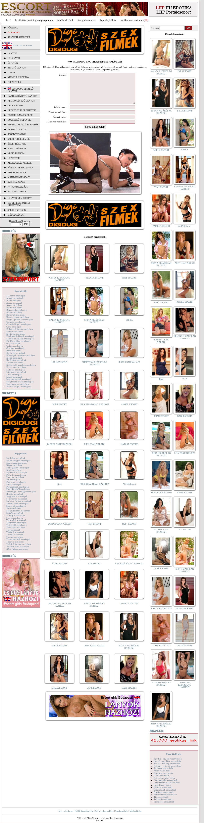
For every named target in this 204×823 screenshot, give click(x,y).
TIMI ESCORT (94, 524)
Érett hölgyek (17, 144)
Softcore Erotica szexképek (18, 501)
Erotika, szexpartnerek (132, 20)
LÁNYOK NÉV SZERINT (20, 198)
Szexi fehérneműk (19, 139)
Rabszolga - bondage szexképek (21, 491)
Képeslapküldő (107, 20)
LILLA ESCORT (59, 645)
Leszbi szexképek (14, 377)
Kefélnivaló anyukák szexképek (21, 365)
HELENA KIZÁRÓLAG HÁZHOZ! (59, 604)
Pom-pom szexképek (16, 482)
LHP (8, 20)
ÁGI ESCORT (94, 563)
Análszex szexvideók (163, 768)
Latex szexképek (14, 374)
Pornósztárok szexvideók (165, 794)
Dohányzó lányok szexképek (19, 329)
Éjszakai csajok (17, 172)
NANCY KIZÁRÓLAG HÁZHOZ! (59, 279)
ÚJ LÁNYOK (14, 58)
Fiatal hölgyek (17, 148)
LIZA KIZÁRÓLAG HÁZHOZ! (94, 404)
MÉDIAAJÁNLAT (16, 215)
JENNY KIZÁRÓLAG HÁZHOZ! (94, 604)
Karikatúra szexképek (16, 360)
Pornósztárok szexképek (17, 487)
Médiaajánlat (135, 811)
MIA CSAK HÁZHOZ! (161, 492)
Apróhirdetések (65, 20)
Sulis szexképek (13, 508)
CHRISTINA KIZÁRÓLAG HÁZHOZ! (94, 363)
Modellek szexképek (15, 458)
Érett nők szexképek (15, 334)
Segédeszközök (17, 134)
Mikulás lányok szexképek (18, 386)
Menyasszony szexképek (17, 384)
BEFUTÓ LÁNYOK (17, 67)
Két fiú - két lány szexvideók (167, 763)
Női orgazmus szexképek (17, 467)
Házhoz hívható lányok (22, 96)
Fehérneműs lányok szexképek (20, 336)
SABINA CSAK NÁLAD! (59, 524)
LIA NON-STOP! (60, 362)
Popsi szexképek (14, 484)
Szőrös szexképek (14, 518)
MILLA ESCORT (59, 688)
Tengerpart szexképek (16, 522)
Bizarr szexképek (14, 312)
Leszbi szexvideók (162, 785)
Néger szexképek (14, 465)
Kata (59, 484)
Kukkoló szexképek (15, 369)
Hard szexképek (13, 350)
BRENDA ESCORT (94, 278)
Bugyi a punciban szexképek (19, 319)
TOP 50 (11, 72)
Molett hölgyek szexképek (18, 460)
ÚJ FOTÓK (13, 63)
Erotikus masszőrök (20, 115)
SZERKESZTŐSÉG (17, 210)
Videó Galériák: (173, 754)
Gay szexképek (13, 343)
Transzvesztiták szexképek (18, 539)
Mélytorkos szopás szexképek (20, 381)
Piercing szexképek (15, 477)
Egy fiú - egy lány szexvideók (168, 759)
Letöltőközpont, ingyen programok (34, 20)
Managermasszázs (19, 177)
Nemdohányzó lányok (21, 101)
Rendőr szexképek (14, 494)
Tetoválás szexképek (15, 527)
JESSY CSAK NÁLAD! (129, 362)
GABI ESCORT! (129, 688)
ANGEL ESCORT (129, 404)
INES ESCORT (129, 278)
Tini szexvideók (161, 797)
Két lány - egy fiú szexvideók (167, 766)
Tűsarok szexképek (15, 542)
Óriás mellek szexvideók (165, 790)
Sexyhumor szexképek (16, 499)
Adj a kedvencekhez (104, 811)
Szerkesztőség (121, 811)
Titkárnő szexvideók (163, 799)
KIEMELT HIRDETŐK (18, 77)
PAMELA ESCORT (129, 603)
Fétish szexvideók (162, 770)
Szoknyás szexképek (15, 515)
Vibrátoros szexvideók (164, 802)
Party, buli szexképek (16, 475)
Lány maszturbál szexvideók (167, 782)
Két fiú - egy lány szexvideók (167, 761)
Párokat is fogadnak (20, 167)
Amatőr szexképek (15, 298)
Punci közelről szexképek (18, 489)
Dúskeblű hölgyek (19, 120)
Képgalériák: (21, 291)
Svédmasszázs (16, 182)
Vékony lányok (17, 129)
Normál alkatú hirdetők (23, 124)
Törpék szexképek (14, 534)
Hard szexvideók (161, 775)
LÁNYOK (12, 53)
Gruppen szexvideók (163, 773)
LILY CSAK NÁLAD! (94, 444)
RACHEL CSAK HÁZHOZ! (59, 444)
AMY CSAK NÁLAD (94, 645)
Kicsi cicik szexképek (16, 367)
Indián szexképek (14, 358)
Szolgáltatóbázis (86, 20)
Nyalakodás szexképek (16, 472)
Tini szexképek (13, 530)
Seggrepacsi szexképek (16, 496)
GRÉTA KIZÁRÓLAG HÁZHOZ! (94, 321)
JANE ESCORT (94, 688)
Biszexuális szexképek (16, 310)
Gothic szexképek (14, 346)
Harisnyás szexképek (16, 353)
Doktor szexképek (14, 331)
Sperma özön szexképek (17, 503)
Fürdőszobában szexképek (18, 341)
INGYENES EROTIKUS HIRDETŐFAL (19, 204)
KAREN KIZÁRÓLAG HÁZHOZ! (59, 321)
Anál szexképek (13, 300)
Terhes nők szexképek (16, 525)
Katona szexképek (14, 362)
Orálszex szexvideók (163, 787)
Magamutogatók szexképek (19, 379)
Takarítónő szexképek (16, 520)
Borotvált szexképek (15, 315)
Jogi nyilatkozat (66, 811)
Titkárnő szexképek (15, 532)
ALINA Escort (129, 484)
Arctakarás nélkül (20, 163)
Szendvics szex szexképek (18, 510)
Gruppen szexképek (15, 348)
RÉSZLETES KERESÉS (19, 37)
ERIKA (129, 320)
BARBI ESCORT (59, 563)
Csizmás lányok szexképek (18, 324)
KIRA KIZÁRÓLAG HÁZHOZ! (94, 484)
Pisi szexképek (13, 479)
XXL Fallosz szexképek (17, 549)
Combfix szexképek (15, 322)
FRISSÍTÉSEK (14, 82)
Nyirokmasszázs (18, 187)
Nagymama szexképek (16, 463)
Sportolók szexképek (16, 506)
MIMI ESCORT (59, 404)
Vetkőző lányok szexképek (18, 544)
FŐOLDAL (13, 27)
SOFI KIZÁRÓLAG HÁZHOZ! (129, 563)
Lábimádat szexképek (16, 372)
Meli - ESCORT (129, 524)
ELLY (184, 378)
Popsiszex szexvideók (164, 792)
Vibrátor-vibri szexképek (17, 546)
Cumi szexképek (14, 326)
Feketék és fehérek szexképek (20, 338)
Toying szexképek (14, 537)
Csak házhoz (15, 105)
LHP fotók (14, 158)
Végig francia (16, 153)
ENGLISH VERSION (22, 45)
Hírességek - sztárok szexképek (20, 355)
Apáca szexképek (14, 303)
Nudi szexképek (13, 470)
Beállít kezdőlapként (84, 811)
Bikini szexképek (14, 307)
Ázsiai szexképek (14, 305)
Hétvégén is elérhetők (22, 110)
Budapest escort (18, 191)
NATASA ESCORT (129, 444)
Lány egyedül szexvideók (166, 780)
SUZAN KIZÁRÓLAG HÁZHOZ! (129, 646)
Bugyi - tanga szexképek (17, 317)
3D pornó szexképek (16, 295)
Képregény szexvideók (164, 778)
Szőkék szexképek (14, 513)
